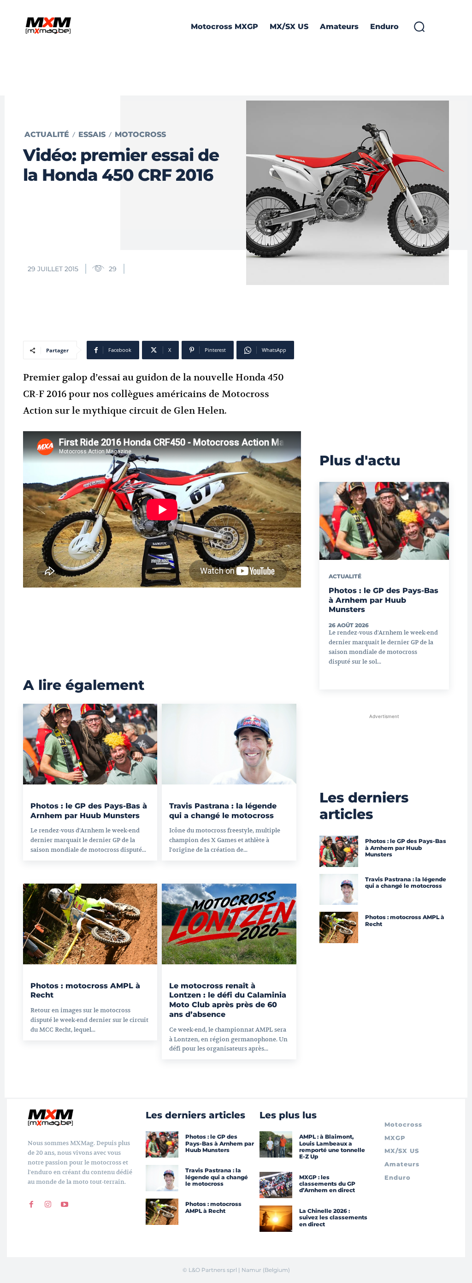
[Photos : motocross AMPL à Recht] (90, 924)
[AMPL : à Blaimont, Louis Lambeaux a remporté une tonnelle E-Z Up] (276, 1144)
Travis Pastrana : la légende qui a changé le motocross (405, 882)
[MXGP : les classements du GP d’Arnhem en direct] (276, 1185)
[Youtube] (64, 1204)
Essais (92, 134)
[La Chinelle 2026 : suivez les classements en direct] (276, 1219)
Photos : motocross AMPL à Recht (213, 1207)
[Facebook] (31, 1204)
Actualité (46, 134)
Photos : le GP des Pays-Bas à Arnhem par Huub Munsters (383, 600)
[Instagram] (48, 1204)
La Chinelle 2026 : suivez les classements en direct (333, 1217)
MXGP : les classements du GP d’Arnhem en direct (327, 1184)
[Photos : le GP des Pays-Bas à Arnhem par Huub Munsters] (90, 744)
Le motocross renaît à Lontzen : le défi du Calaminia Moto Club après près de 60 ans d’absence (227, 1000)
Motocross (140, 134)
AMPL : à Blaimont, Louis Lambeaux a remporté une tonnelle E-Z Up (332, 1146)
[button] (419, 27)
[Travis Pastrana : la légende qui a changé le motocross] (229, 744)
